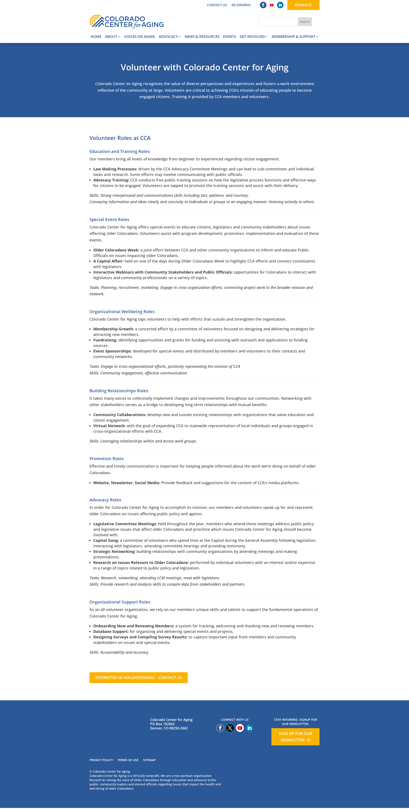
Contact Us (217, 5)
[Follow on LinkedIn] (280, 5)
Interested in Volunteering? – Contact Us (138, 677)
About (111, 37)
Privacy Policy (101, 760)
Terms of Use (128, 760)
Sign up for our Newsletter (295, 737)
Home (96, 37)
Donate (303, 4)
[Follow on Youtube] (271, 5)
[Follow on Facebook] (263, 5)
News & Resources (202, 37)
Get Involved (252, 37)
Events (229, 37)
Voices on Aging (139, 37)
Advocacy (168, 37)
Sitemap (149, 760)
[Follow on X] (230, 728)
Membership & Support (293, 37)
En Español (241, 5)
